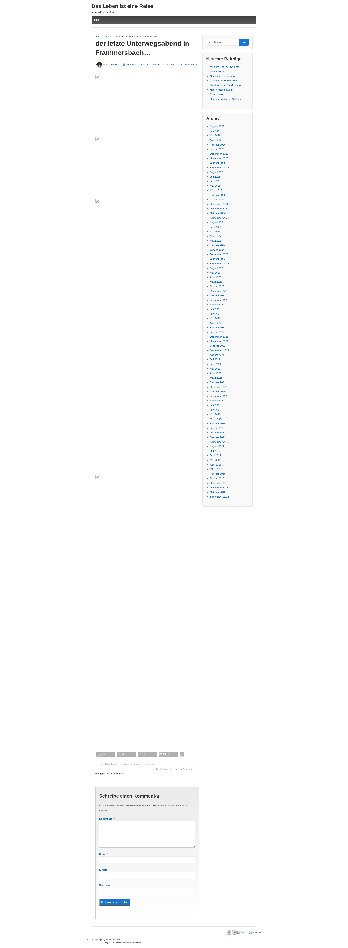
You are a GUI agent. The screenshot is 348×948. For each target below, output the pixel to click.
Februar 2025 (218, 194)
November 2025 (219, 158)
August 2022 (217, 304)
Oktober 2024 (218, 213)
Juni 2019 (215, 455)
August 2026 (217, 126)
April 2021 (215, 373)
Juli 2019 (215, 450)
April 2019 (215, 464)
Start (96, 19)
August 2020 (217, 400)
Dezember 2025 (219, 153)
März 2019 (216, 469)
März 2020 (216, 418)
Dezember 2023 (219, 254)
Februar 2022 (218, 327)
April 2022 (215, 322)
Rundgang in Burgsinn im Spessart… (175, 769)
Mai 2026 (215, 135)
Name (102, 854)
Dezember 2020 (219, 387)
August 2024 (217, 222)
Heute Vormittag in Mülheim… (227, 98)
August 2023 (217, 268)
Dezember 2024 (219, 204)
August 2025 (217, 172)
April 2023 (215, 277)
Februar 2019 (218, 473)
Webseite (105, 885)
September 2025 (219, 167)
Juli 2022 (215, 309)
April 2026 (215, 139)
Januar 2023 (217, 286)
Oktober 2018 (218, 492)
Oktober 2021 (218, 345)
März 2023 (216, 281)
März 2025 (216, 190)
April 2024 (215, 236)
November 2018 (219, 487)
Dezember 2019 (219, 432)
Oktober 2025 (218, 162)
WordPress (137, 943)
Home (98, 36)
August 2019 (217, 446)
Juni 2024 (215, 226)
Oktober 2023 (218, 258)
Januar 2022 (217, 332)
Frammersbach (117, 773)
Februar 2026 (218, 144)
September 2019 (219, 441)
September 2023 (219, 263)
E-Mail (103, 869)
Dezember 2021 (219, 336)
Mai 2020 (215, 414)
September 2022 (219, 300)
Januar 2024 (217, 249)
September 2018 (219, 496)
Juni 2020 (215, 409)
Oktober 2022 (218, 295)
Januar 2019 (217, 478)
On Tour (108, 36)
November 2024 (219, 208)
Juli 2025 (215, 176)
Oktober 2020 (218, 391)
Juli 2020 (215, 405)
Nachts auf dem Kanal (222, 76)
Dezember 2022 (219, 291)
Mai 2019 (215, 460)
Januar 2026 (217, 149)
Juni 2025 (215, 181)
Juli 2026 (215, 130)
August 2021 (217, 354)
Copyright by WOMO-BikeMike (107, 940)
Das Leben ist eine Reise (122, 6)
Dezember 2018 (219, 483)
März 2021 (216, 377)
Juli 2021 (215, 359)
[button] (105, 754)
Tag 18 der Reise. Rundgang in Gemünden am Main (127, 764)
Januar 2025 (217, 199)
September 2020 (219, 396)
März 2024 (216, 240)
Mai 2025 (215, 185)
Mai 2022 (215, 318)
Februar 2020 (218, 423)
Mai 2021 (215, 368)
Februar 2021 (218, 382)
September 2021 (219, 350)
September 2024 (219, 217)
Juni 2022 (215, 313)
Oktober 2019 (218, 437)
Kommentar (107, 818)
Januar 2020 (217, 428)
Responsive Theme (112, 943)
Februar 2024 (218, 245)
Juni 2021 (215, 364)
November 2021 (219, 341)
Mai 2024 (215, 231)
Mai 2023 (215, 272)
